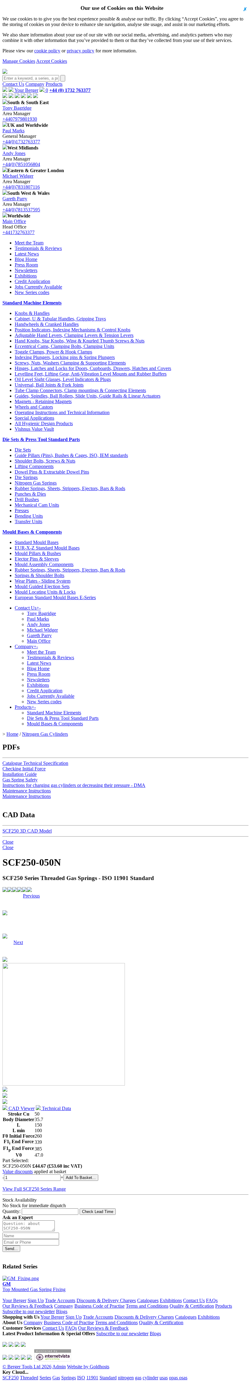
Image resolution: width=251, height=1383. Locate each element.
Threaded (29, 1377)
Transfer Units (28, 521)
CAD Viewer (21, 1108)
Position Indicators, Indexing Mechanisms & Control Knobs (72, 329)
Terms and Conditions (147, 1306)
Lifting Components (34, 466)
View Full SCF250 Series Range (34, 1189)
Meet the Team (29, 242)
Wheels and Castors (34, 407)
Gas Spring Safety (20, 779)
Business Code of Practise (99, 1306)
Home (12, 734)
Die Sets (23, 449)
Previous (31, 895)
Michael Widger (17, 176)
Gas (56, 1377)
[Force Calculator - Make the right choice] (9, 890)
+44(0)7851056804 (21, 164)
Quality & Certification (192, 1306)
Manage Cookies (18, 61)
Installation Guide (19, 774)
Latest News (27, 253)
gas (138, 1377)
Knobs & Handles (32, 313)
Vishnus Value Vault (34, 429)
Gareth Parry (14, 198)
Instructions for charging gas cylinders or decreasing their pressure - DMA (73, 785)
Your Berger (25, 90)
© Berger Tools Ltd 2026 (26, 1366)
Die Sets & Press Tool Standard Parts (41, 439)
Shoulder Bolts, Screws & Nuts (45, 460)
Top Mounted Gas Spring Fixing (34, 1286)
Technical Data (56, 1108)
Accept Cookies (51, 61)
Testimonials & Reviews (38, 248)
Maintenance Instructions (26, 790)
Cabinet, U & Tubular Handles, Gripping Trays (60, 318)
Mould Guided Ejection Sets (42, 586)
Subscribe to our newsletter (28, 1311)
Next (18, 895)
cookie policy (47, 50)
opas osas (178, 1377)
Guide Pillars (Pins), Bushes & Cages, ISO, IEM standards (71, 455)
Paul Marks (13, 130)
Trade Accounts (60, 1300)
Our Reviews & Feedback (27, 1306)
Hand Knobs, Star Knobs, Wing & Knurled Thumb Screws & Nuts (79, 340)
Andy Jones (13, 153)
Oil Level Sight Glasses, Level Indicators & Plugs (63, 379)
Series (45, 1377)
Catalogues (148, 1300)
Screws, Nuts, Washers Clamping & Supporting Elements (70, 362)
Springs (68, 1377)
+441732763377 (18, 232)
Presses (22, 510)
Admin (59, 1366)
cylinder (150, 1377)
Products (54, 84)
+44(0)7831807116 (21, 187)
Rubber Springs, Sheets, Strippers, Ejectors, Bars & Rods (70, 488)
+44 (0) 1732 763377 (70, 90)
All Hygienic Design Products (44, 423)
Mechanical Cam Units (37, 505)
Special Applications (34, 418)
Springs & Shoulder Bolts (39, 575)
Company (34, 84)
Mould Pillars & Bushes (38, 553)
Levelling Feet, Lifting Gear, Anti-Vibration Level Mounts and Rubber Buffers (91, 373)
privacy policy (80, 50)
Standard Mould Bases (36, 542)
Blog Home (26, 259)
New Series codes (32, 292)
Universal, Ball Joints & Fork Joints (49, 384)
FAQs (212, 1300)
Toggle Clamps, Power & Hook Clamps (53, 351)
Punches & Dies (30, 494)
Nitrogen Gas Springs (36, 483)
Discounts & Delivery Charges (106, 1300)
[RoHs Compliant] (4, 890)
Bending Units (29, 516)
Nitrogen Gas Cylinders (45, 734)
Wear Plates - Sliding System (42, 581)
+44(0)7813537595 (21, 209)
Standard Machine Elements (32, 302)
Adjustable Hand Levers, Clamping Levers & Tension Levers (74, 335)
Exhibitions (26, 275)
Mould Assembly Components (44, 564)
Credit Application (32, 281)
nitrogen (126, 1377)
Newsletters (26, 270)
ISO (81, 1377)
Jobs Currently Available (38, 286)
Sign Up (36, 1300)
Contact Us (13, 84)
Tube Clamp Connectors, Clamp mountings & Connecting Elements (80, 390)
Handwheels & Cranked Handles (47, 324)
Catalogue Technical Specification (35, 763)
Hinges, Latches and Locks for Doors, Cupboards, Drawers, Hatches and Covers (93, 368)
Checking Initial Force (24, 768)
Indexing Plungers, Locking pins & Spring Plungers (65, 357)
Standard (108, 1377)
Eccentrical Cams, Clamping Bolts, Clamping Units (64, 346)
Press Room (26, 264)
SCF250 (10, 1377)
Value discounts (17, 1171)
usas (163, 1377)
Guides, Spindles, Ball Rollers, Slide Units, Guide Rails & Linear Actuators (87, 396)
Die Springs (26, 477)
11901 (92, 1377)
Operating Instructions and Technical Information (62, 412)
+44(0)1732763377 (21, 141)
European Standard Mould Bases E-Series (55, 597)
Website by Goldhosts (88, 1366)
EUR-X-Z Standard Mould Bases (47, 547)
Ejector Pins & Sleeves (37, 558)
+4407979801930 (19, 119)
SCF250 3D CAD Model (27, 830)
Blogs (61, 1311)
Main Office (14, 221)
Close (7, 842)
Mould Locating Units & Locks (45, 592)
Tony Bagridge (17, 108)
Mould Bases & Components (32, 532)
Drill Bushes (27, 499)
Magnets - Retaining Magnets (43, 401)
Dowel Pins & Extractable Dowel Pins (52, 471)
